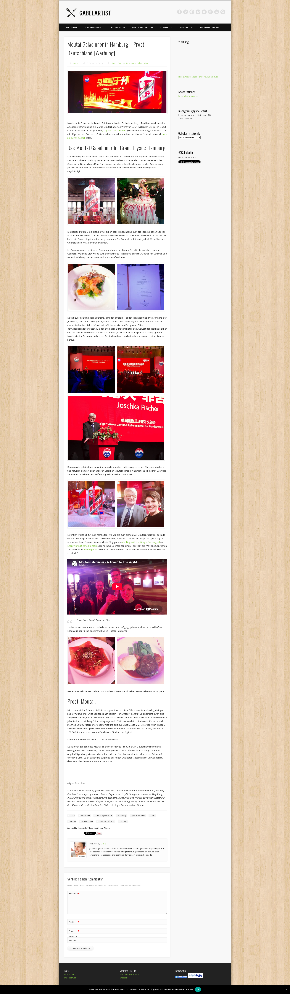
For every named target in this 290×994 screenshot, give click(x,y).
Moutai (73, 821)
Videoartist (186, 27)
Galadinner (85, 815)
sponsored (133, 63)
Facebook (179, 11)
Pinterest (191, 11)
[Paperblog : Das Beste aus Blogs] (195, 977)
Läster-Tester (117, 27)
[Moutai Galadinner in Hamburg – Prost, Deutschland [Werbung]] (117, 92)
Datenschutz (70, 977)
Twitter (185, 11)
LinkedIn (216, 11)
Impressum (69, 974)
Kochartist (166, 27)
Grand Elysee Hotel (104, 815)
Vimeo (198, 11)
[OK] (286, 989)
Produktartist (123, 63)
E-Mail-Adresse (74, 933)
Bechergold (154, 542)
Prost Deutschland (106, 821)
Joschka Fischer (138, 815)
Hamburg (122, 815)
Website (73, 940)
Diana (75, 63)
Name (74, 922)
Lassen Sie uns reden (188, 96)
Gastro (114, 63)
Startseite (71, 27)
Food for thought (210, 27)
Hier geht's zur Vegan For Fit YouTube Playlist (198, 76)
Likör (153, 815)
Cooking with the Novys (134, 542)
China (72, 815)
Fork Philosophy (94, 27)
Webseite (124, 977)
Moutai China (87, 821)
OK (198, 989)
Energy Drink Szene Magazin (82, 545)
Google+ (210, 11)
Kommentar (74, 894)
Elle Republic (90, 549)
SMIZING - (124, 974)
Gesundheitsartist (142, 27)
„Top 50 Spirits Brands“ (114, 130)
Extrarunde (134, 974)
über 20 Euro (143, 63)
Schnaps (123, 821)
